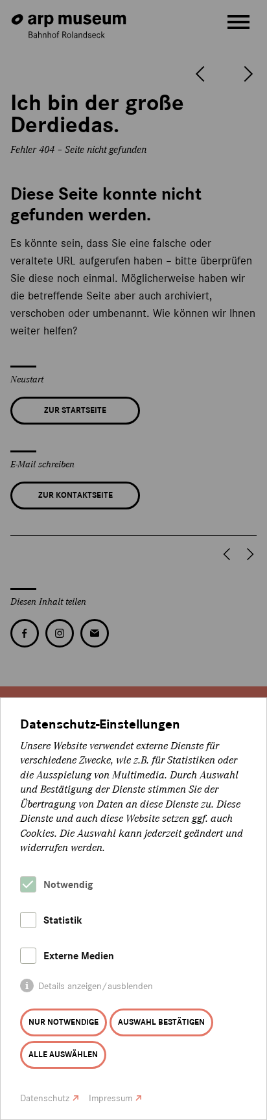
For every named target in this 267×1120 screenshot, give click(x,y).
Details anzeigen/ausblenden (95, 986)
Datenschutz (44, 1098)
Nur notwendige (64, 1022)
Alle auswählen (63, 1054)
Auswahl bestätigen (161, 1022)
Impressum (110, 1098)
